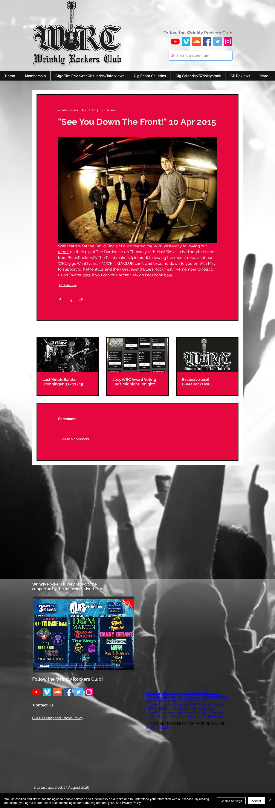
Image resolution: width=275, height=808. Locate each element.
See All (233, 329)
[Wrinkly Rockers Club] (186, 41)
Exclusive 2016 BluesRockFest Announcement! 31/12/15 (206, 381)
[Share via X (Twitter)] (71, 300)
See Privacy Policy (128, 802)
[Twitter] (217, 41)
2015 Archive (67, 285)
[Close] (269, 801)
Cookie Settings (231, 801)
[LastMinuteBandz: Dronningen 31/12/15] (67, 355)
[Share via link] (81, 300)
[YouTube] (175, 41)
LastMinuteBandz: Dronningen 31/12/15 (63, 381)
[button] (83, 634)
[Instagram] (228, 41)
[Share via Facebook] (60, 300)
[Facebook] (207, 41)
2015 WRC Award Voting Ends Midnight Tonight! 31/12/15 (134, 381)
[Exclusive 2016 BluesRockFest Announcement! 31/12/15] (207, 355)
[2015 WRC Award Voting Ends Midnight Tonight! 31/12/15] (137, 355)
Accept (256, 801)
